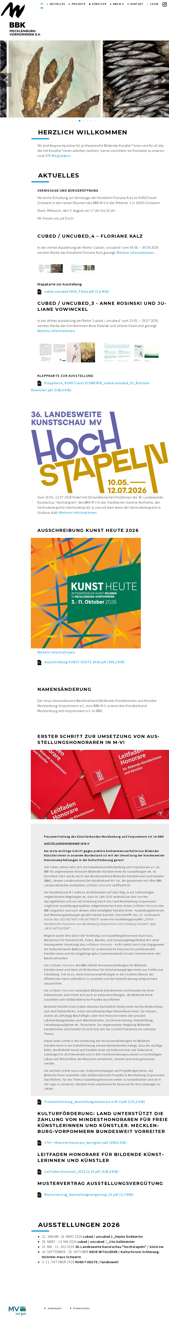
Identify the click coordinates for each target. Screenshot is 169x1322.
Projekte (79, 4)
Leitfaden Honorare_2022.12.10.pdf (81, 1171)
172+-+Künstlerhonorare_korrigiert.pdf (85, 1142)
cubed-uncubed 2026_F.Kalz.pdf (76, 291)
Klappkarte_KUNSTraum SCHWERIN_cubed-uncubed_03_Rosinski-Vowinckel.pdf (91, 386)
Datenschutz (81, 1308)
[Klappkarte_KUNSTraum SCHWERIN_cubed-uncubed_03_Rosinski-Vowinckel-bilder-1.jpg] (131, 352)
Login (154, 4)
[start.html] (20, 19)
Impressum (54, 1308)
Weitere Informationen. (135, 252)
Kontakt (136, 4)
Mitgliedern (60, 155)
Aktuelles (57, 4)
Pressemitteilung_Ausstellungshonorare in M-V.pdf (94, 1101)
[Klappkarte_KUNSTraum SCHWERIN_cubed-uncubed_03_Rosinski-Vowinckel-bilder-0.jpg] (67, 352)
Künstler (99, 4)
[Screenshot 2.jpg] (83, 268)
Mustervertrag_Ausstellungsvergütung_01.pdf (88, 1194)
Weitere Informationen (56, 331)
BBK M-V (118, 4)
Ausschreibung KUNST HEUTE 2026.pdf (84, 662)
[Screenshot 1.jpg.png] (51, 268)
